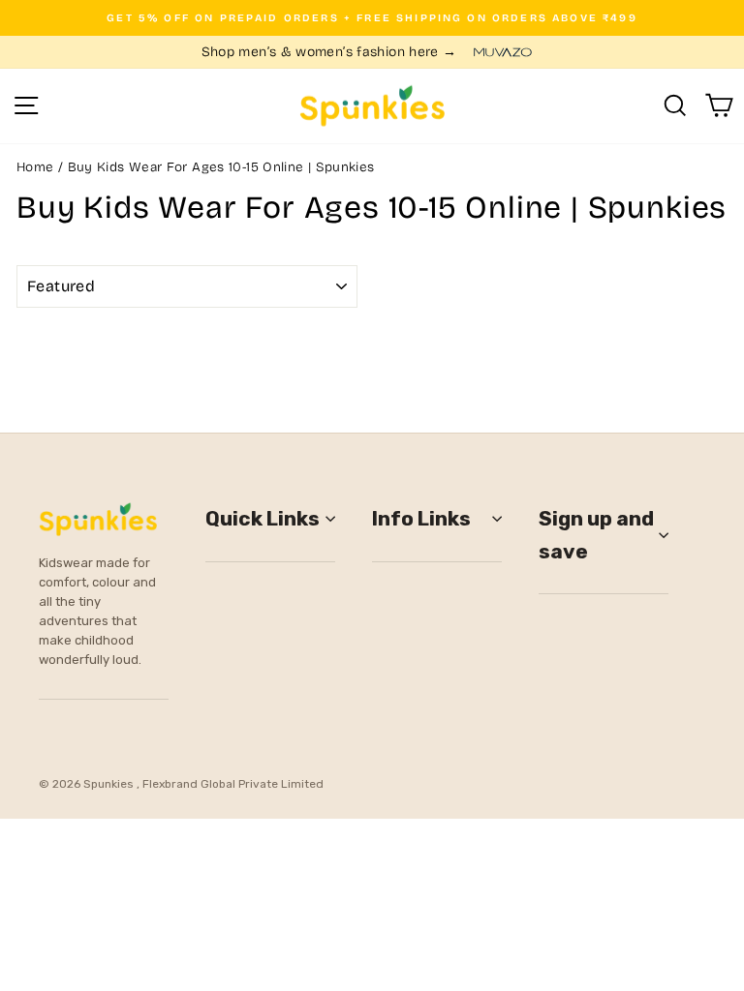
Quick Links (262, 518)
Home (34, 167)
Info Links (421, 518)
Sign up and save (596, 534)
